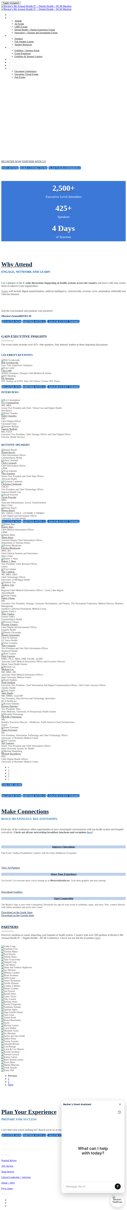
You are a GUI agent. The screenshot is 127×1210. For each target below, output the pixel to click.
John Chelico (7, 614)
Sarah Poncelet (8, 497)
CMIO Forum (21, 27)
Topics (4, 291)
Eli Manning (7, 378)
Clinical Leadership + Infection (16, 1177)
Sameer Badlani (9, 429)
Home (11, 15)
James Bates (7, 537)
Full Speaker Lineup (24, 41)
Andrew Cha (7, 585)
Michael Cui (7, 669)
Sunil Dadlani (8, 682)
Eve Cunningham (10, 403)
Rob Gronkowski (9, 362)
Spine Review (7, 1171)
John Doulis (7, 693)
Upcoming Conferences (25, 71)
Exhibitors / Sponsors (20, 47)
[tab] (63, 846)
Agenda (12, 18)
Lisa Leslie (6, 370)
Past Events (20, 77)
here (97, 938)
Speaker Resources (23, 44)
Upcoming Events (18, 68)
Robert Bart (7, 527)
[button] (11, 161)
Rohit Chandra (9, 416)
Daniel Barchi (8, 452)
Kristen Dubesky (9, 706)
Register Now (16, 65)
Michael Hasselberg (11, 754)
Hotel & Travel (16, 59)
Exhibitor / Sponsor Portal (27, 50)
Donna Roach (8, 510)
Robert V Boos (8, 561)
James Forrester (9, 730)
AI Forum (19, 24)
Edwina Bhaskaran (10, 548)
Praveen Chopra (9, 624)
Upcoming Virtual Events (26, 74)
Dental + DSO (8, 1183)
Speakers (13, 36)
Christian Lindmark (11, 484)
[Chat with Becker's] (117, 1200)
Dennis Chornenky (10, 635)
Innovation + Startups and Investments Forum (36, 32)
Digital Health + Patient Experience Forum (35, 30)
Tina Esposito (8, 473)
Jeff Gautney (7, 743)
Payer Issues (7, 1188)
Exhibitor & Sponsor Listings (28, 56)
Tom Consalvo (8, 645)
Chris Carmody (9, 463)
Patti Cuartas (8, 656)
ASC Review (7, 1166)
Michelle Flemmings (11, 717)
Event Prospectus (23, 53)
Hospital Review (9, 1160)
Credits (12, 62)
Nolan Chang (8, 598)
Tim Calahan (8, 572)
